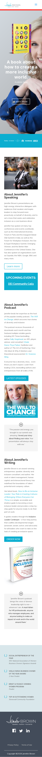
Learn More (21, 101)
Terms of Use (27, 745)
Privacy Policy (13, 745)
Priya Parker (15, 345)
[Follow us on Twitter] (21, 731)
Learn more (13, 266)
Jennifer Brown (29, 753)
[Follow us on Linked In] (28, 731)
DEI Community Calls (21, 283)
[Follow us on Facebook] (14, 731)
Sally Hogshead (16, 339)
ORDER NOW (13, 539)
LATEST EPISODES (16, 378)
